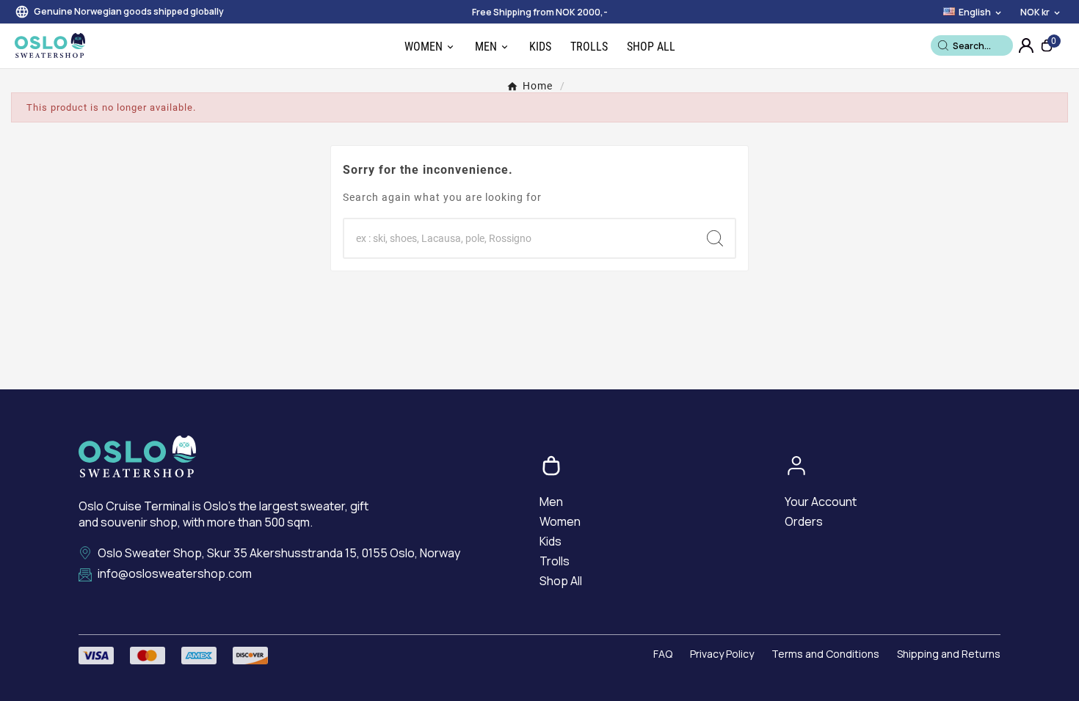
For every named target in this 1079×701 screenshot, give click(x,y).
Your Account (821, 501)
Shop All (561, 581)
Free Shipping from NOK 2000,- (540, 12)
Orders (804, 521)
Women (560, 521)
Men (551, 501)
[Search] (943, 45)
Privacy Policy (722, 654)
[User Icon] (1026, 45)
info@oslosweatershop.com (175, 574)
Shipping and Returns (948, 654)
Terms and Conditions (825, 654)
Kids (551, 541)
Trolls (555, 561)
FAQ (662, 654)
